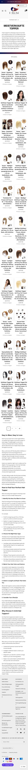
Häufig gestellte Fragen (19, 685)
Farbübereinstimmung (7, 695)
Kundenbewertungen (7, 727)
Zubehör (4, 692)
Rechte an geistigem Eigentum (21, 708)
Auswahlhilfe (5, 732)
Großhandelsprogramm (7, 717)
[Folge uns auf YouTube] (21, 732)
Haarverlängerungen (7, 684)
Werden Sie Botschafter (5, 724)
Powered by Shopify (13, 752)
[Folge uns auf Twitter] (21, 729)
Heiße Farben (5, 681)
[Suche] (5, 11)
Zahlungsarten (19, 697)
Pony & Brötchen (6, 687)
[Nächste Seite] (19, 428)
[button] (21, 5)
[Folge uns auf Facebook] (17, 729)
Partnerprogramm (6, 720)
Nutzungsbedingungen (21, 703)
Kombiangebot (5, 689)
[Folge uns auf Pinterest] (17, 732)
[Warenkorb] (25, 11)
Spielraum (4, 730)
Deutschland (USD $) (7, 748)
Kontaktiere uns (19, 681)
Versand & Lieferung (20, 688)
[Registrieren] (24, 741)
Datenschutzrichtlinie (21, 700)
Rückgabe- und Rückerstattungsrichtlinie (21, 693)
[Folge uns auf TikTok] (24, 732)
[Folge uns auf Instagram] (24, 729)
